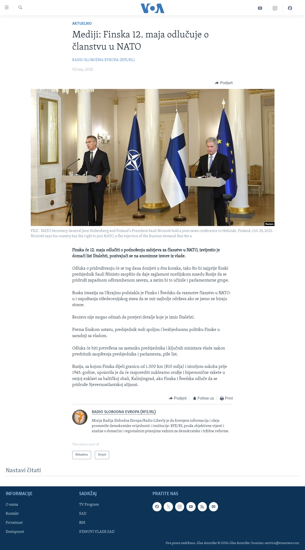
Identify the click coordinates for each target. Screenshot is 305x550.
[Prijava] (213, 506)
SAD (82, 514)
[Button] (224, 83)
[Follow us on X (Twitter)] (168, 506)
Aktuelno (82, 24)
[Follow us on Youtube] (190, 506)
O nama (12, 505)
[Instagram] (275, 8)
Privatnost (14, 523)
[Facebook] (290, 8)
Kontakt (12, 514)
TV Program (89, 505)
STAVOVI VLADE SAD (96, 532)
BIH (82, 523)
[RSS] (202, 506)
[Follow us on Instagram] (179, 506)
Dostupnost (15, 532)
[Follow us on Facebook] (157, 506)
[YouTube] (260, 8)
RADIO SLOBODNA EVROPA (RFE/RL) (103, 60)
